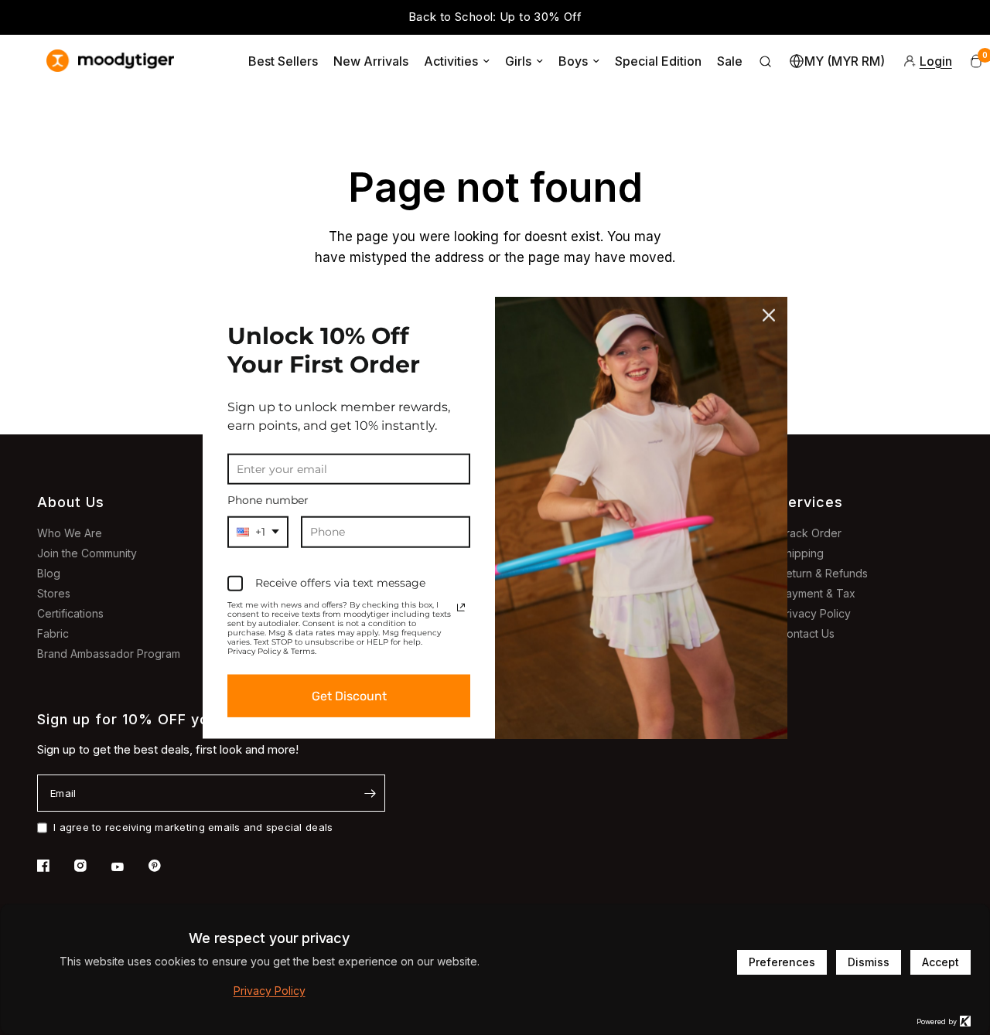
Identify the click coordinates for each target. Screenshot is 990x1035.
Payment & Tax (817, 593)
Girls (518, 61)
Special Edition (658, 61)
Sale (729, 61)
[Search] (765, 61)
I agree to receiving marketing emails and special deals (193, 827)
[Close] (768, 314)
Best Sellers (283, 61)
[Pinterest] (165, 866)
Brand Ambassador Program (108, 653)
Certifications (70, 613)
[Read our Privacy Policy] (461, 607)
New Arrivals (370, 61)
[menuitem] (283, 61)
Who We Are (69, 533)
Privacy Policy (815, 613)
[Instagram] (91, 866)
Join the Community (87, 553)
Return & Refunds (823, 573)
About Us (70, 502)
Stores (53, 593)
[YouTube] (128, 867)
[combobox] (257, 532)
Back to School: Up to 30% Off (495, 16)
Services (811, 502)
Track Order (810, 533)
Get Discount (349, 696)
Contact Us (807, 633)
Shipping (801, 553)
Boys (573, 61)
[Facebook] (54, 866)
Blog (48, 573)
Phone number (268, 500)
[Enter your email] (369, 793)
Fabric (53, 633)
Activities (451, 61)
